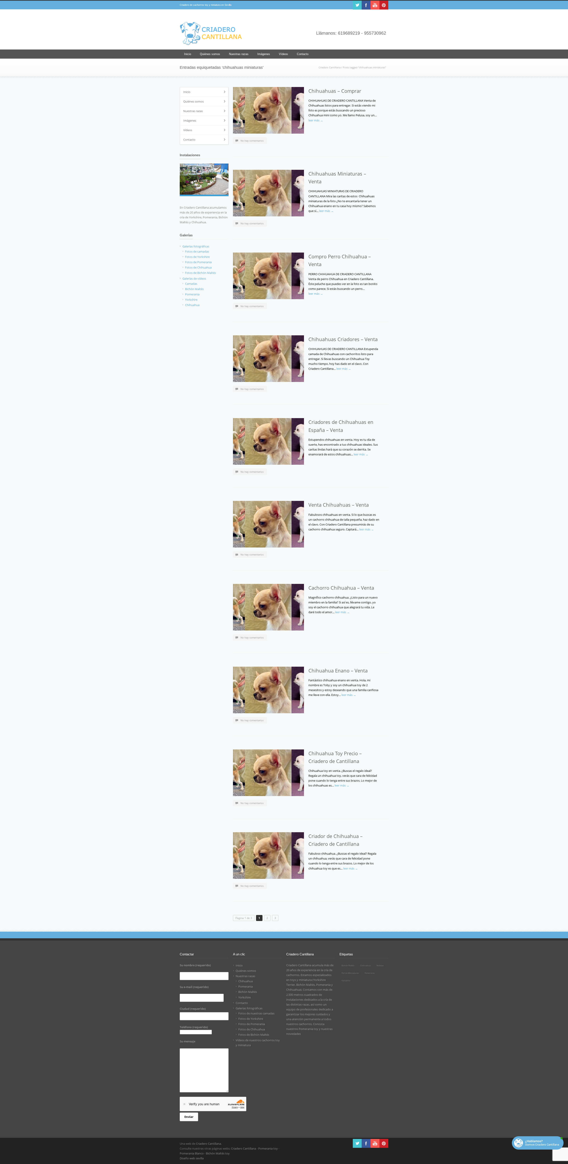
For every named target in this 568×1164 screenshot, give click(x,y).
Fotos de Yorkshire (250, 1019)
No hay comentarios (252, 140)
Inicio (187, 54)
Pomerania (245, 986)
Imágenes (263, 54)
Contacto (302, 54)
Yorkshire (244, 997)
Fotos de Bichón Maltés (253, 1035)
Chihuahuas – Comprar (334, 90)
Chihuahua (245, 981)
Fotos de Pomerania (251, 1024)
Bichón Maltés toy (218, 1153)
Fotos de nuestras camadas (256, 1013)
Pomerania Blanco (192, 1153)
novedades (293, 1034)
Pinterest (383, 5)
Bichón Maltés (247, 992)
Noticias (380, 965)
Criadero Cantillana (330, 67)
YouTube (375, 5)
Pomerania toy (308, 1029)
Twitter (357, 5)
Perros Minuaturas (350, 973)
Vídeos (283, 54)
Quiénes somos (210, 54)
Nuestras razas (238, 54)
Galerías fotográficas (249, 1008)
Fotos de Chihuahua (251, 1029)
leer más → (315, 120)
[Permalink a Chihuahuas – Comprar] (268, 110)
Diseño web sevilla (192, 1158)
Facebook (366, 5)
